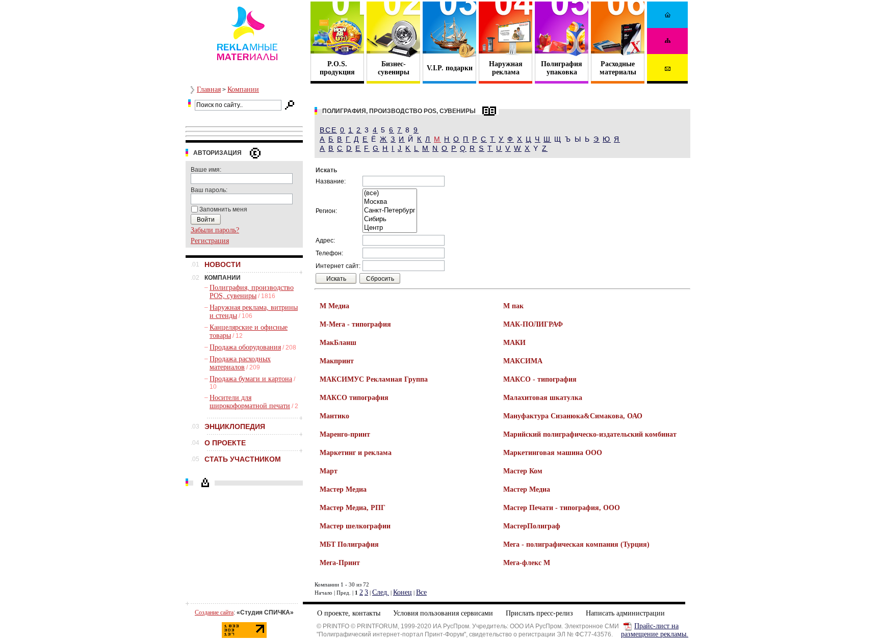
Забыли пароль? (215, 230)
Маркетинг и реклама (356, 453)
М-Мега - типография (355, 324)
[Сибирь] (390, 219)
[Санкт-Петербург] (390, 210)
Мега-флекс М (526, 563)
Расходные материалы (618, 68)
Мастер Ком (522, 471)
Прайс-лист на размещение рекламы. (654, 630)
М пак (513, 306)
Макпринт (337, 361)
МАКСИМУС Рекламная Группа (374, 379)
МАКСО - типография (540, 379)
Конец (402, 592)
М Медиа (334, 306)
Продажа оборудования (245, 347)
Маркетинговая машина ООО (552, 453)
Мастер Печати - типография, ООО (561, 508)
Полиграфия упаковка (561, 68)
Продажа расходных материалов (240, 363)
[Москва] (390, 202)
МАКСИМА (522, 361)
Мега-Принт (340, 563)
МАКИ (514, 342)
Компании (243, 89)
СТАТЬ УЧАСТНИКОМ (242, 459)
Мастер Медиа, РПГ (352, 508)
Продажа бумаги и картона (251, 379)
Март (329, 471)
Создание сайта (214, 612)
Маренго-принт (345, 434)
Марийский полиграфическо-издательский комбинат (590, 434)
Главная (209, 89)
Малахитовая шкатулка (542, 398)
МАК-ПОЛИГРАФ (533, 324)
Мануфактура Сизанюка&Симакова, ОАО (572, 416)
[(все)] (390, 193)
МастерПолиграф (531, 526)
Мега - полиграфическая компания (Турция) (576, 544)
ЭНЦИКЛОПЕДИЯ (234, 426)
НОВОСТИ (222, 264)
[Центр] (390, 228)
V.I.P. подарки (450, 68)
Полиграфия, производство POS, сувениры (252, 292)
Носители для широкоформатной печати (250, 402)
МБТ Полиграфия (349, 544)
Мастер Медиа (343, 489)
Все (328, 130)
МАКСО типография (354, 398)
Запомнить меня (223, 209)
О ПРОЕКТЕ (225, 443)
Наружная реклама (506, 68)
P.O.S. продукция (337, 68)
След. (380, 592)
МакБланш (338, 342)
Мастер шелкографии (355, 526)
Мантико (334, 416)
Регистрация (210, 241)
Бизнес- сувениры (393, 68)
